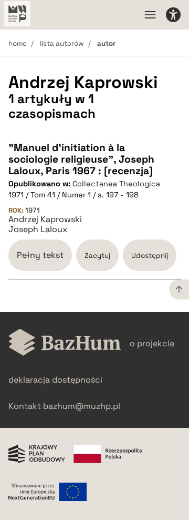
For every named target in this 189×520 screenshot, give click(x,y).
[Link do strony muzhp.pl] (17, 14)
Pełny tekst (40, 255)
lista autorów (62, 43)
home (17, 43)
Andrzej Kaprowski (45, 219)
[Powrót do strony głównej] (64, 343)
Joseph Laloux (37, 229)
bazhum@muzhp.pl (81, 406)
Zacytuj (97, 255)
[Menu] (150, 14)
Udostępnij (149, 255)
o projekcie (152, 343)
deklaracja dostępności (55, 379)
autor (106, 43)
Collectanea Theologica (116, 183)
